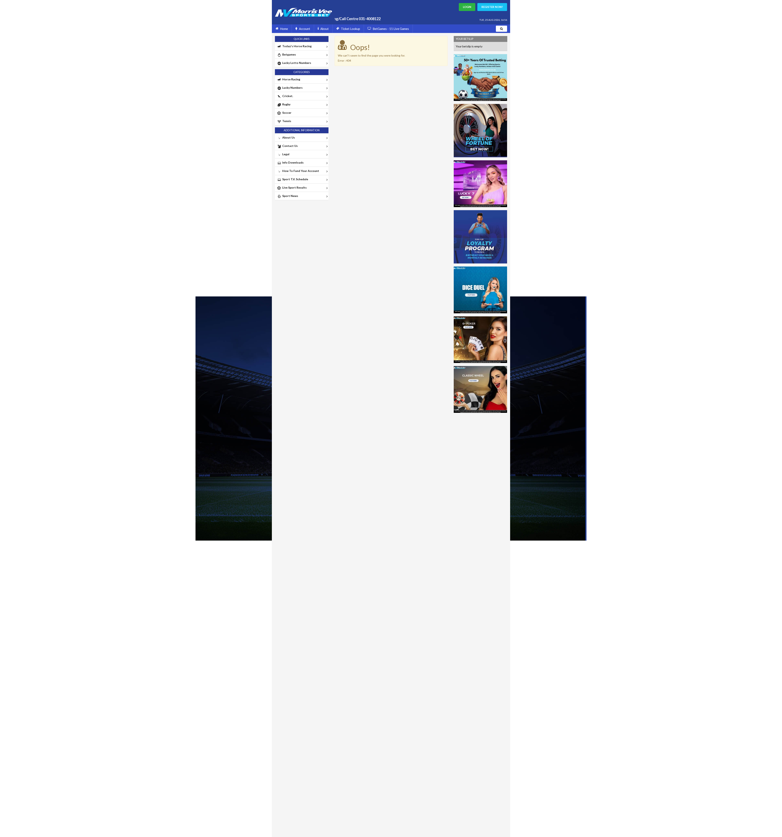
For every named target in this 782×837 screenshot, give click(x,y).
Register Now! (492, 7)
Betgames (288, 54)
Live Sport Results (294, 187)
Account (304, 29)
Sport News (289, 196)
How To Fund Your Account (300, 171)
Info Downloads (292, 162)
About (324, 29)
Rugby (285, 104)
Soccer (286, 112)
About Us (288, 137)
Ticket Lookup (350, 29)
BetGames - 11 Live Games (391, 29)
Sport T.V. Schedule (294, 179)
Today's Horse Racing (296, 46)
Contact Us (289, 146)
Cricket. (287, 96)
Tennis (286, 121)
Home (284, 29)
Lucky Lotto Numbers (296, 62)
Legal (285, 154)
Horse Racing (290, 79)
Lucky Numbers (292, 87)
